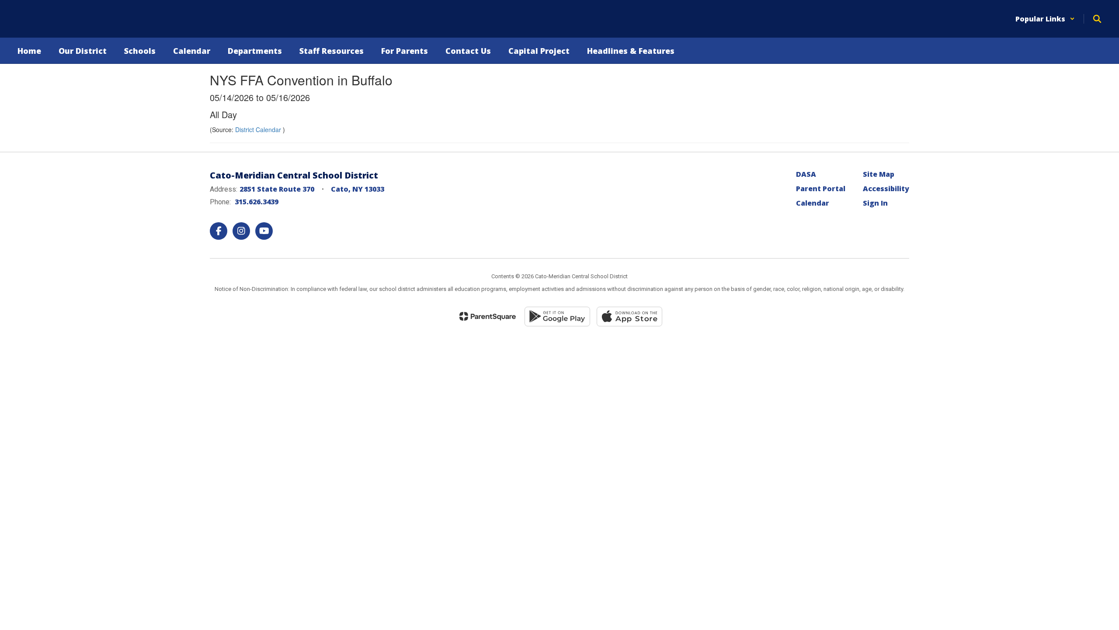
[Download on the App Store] (629, 316)
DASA (806, 174)
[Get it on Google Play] (557, 316)
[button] (1045, 19)
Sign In (875, 203)
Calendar (812, 203)
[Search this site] (1097, 18)
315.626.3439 (256, 201)
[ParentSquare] (487, 316)
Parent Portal (820, 188)
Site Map (878, 174)
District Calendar (259, 129)
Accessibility (886, 188)
